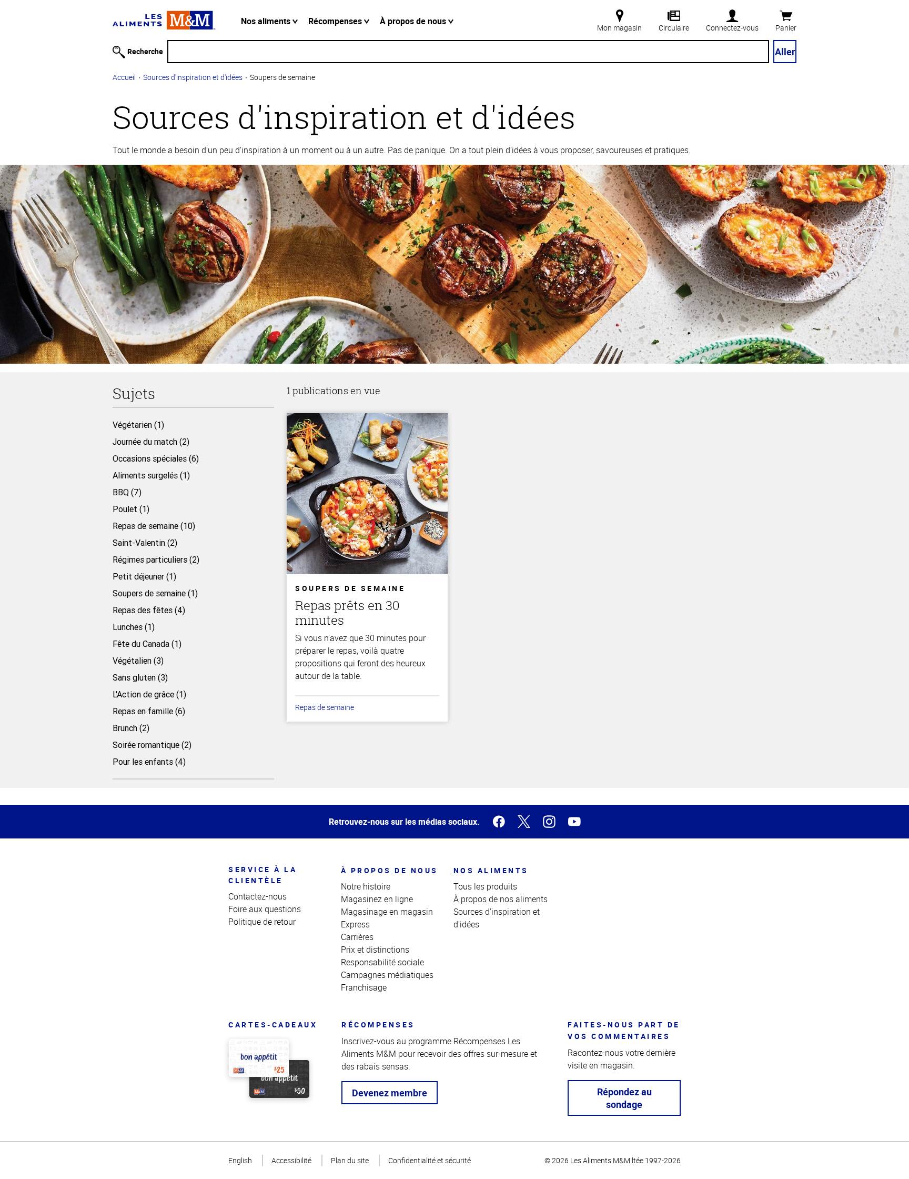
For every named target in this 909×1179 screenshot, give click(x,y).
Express (355, 924)
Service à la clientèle (262, 874)
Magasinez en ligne (377, 899)
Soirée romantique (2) (152, 745)
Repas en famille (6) (149, 711)
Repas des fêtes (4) (149, 610)
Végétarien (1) (138, 424)
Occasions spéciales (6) (156, 458)
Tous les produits (485, 886)
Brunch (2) (131, 728)
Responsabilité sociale (382, 962)
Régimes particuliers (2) (156, 559)
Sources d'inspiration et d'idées (193, 77)
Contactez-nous (257, 896)
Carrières (357, 937)
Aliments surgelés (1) (151, 475)
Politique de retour (262, 921)
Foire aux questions (264, 909)
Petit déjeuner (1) (144, 576)
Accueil (124, 77)
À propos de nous (414, 21)
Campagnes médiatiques (387, 975)
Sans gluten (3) (140, 677)
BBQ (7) (127, 492)
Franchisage (364, 987)
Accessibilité (291, 1160)
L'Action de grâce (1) (149, 694)
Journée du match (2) (151, 441)
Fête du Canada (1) (147, 643)
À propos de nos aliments (500, 899)
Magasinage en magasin (387, 911)
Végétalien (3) (138, 660)
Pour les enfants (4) (149, 761)
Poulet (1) (131, 509)
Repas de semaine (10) (154, 526)
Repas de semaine (324, 707)
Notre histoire (365, 886)
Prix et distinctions (375, 949)
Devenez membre (389, 1092)
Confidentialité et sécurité (429, 1160)
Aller (785, 51)
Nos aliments (266, 21)
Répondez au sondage (624, 1098)
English (240, 1160)
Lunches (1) (134, 627)
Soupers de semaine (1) (155, 593)
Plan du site (350, 1160)
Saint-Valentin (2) (145, 542)
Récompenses (336, 21)
